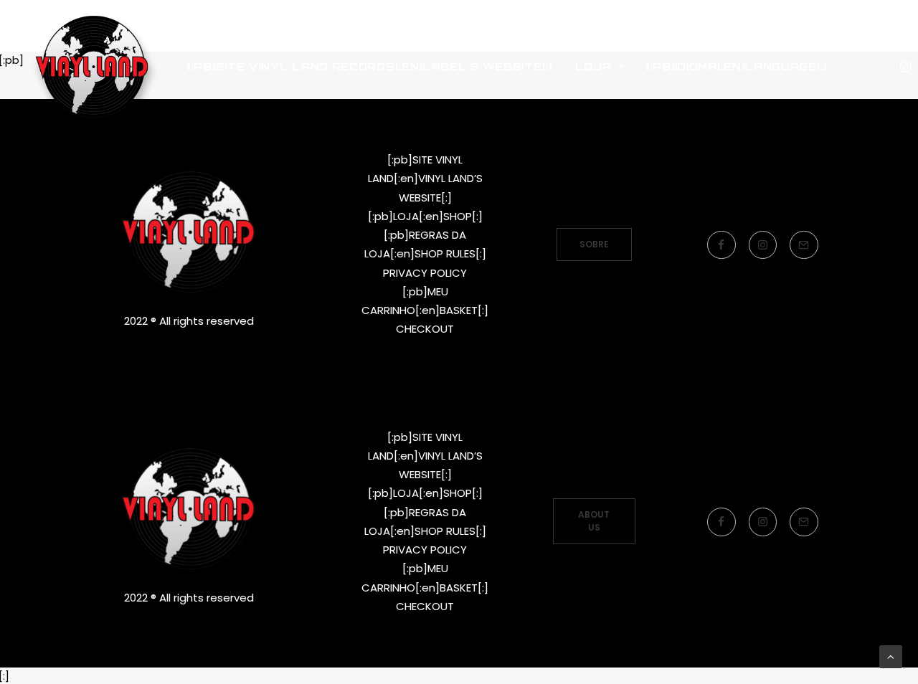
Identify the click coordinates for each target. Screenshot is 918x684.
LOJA (593, 66)
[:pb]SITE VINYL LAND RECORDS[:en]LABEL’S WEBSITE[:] (369, 66)
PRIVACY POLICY (425, 272)
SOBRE (594, 244)
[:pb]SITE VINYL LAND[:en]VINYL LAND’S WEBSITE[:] (425, 178)
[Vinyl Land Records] (92, 66)
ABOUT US (595, 520)
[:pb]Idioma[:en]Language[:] (736, 66)
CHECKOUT (425, 328)
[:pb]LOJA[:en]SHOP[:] (425, 216)
